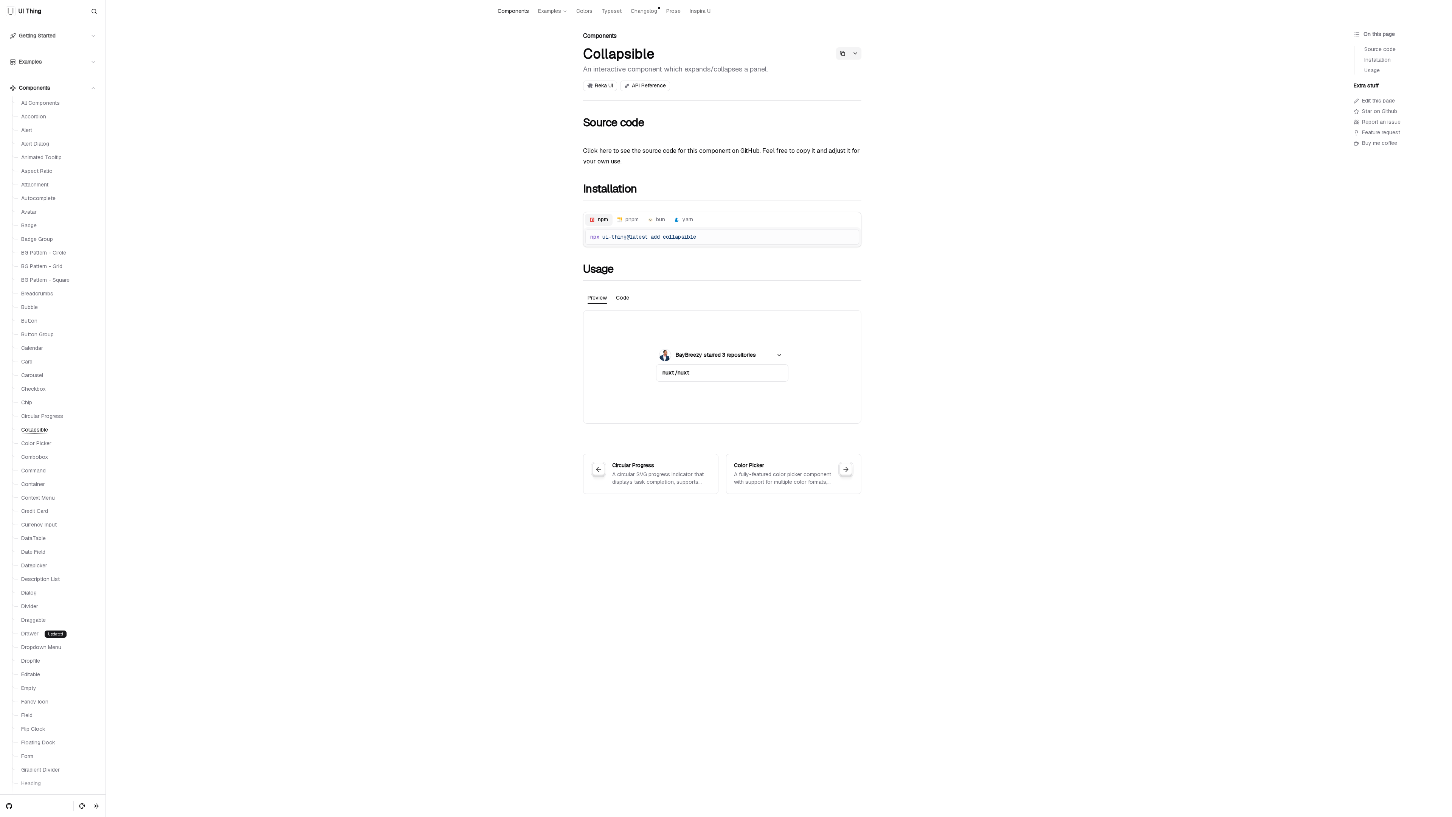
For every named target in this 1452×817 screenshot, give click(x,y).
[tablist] (722, 219)
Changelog (644, 11)
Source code (613, 122)
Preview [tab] (597, 297)
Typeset (612, 11)
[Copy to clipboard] (850, 237)
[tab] (599, 220)
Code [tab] (622, 297)
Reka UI (604, 85)
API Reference (649, 85)
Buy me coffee (1379, 143)
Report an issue (1381, 121)
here (605, 151)
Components (513, 11)
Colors (584, 11)
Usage (598, 269)
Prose (673, 11)
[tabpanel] (722, 367)
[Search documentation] (94, 11)
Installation (610, 189)
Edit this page (1378, 100)
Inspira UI (701, 11)
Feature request (1381, 132)
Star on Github (1379, 111)
